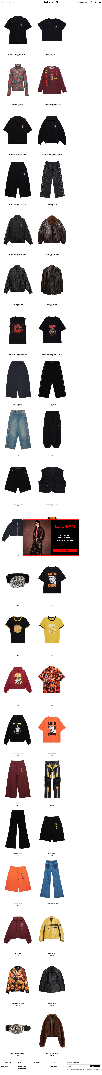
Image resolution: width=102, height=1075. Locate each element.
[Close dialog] (76, 521)
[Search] (95, 2)
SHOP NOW (65, 550)
